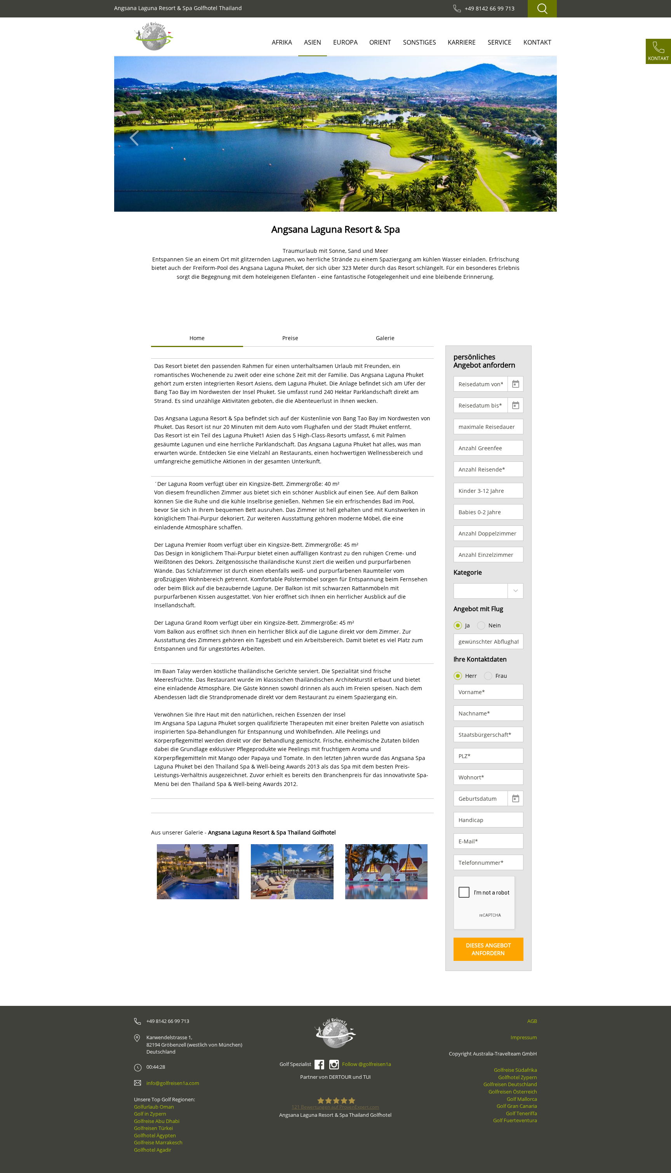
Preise (290, 338)
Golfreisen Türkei (153, 1128)
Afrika (282, 42)
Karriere (462, 42)
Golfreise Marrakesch (158, 1142)
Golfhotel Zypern (517, 1077)
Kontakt (537, 42)
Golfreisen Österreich (512, 1091)
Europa (345, 42)
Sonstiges (419, 42)
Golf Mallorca (522, 1098)
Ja (467, 625)
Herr (471, 675)
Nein (494, 625)
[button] (136, 134)
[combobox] (489, 591)
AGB (532, 1021)
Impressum (524, 1037)
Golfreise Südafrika (515, 1069)
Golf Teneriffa (521, 1113)
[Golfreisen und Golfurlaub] (154, 36)
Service (499, 42)
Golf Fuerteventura (515, 1120)
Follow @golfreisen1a (366, 1064)
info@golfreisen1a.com (172, 1083)
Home (197, 338)
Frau (501, 675)
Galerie (385, 338)
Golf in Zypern (150, 1113)
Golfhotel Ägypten (155, 1135)
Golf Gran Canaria (517, 1105)
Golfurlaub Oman (154, 1106)
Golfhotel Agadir (152, 1149)
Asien (312, 42)
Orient (380, 42)
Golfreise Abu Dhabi (156, 1121)
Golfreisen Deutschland (510, 1084)
